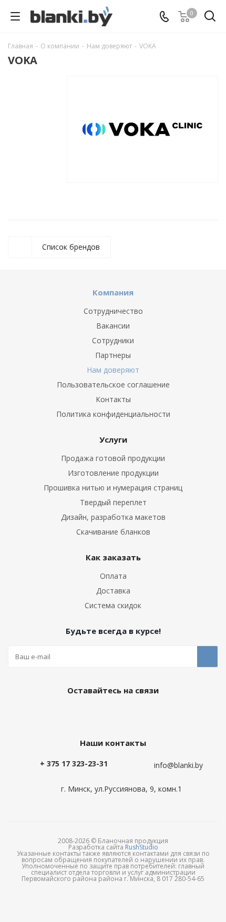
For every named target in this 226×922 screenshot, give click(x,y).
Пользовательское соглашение (113, 385)
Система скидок (113, 605)
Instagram (136, 714)
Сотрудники (113, 340)
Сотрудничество (113, 311)
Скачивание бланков (113, 532)
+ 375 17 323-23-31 (74, 764)
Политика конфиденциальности (113, 414)
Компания (113, 292)
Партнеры (113, 355)
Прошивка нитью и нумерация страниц (113, 488)
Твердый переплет (113, 502)
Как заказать (113, 557)
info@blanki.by (178, 766)
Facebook (110, 714)
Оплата (113, 576)
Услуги (113, 439)
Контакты (113, 399)
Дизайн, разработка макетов (113, 517)
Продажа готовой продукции (113, 458)
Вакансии (113, 326)
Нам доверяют (113, 370)
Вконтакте (84, 714)
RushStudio (141, 847)
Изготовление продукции (113, 473)
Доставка (113, 591)
